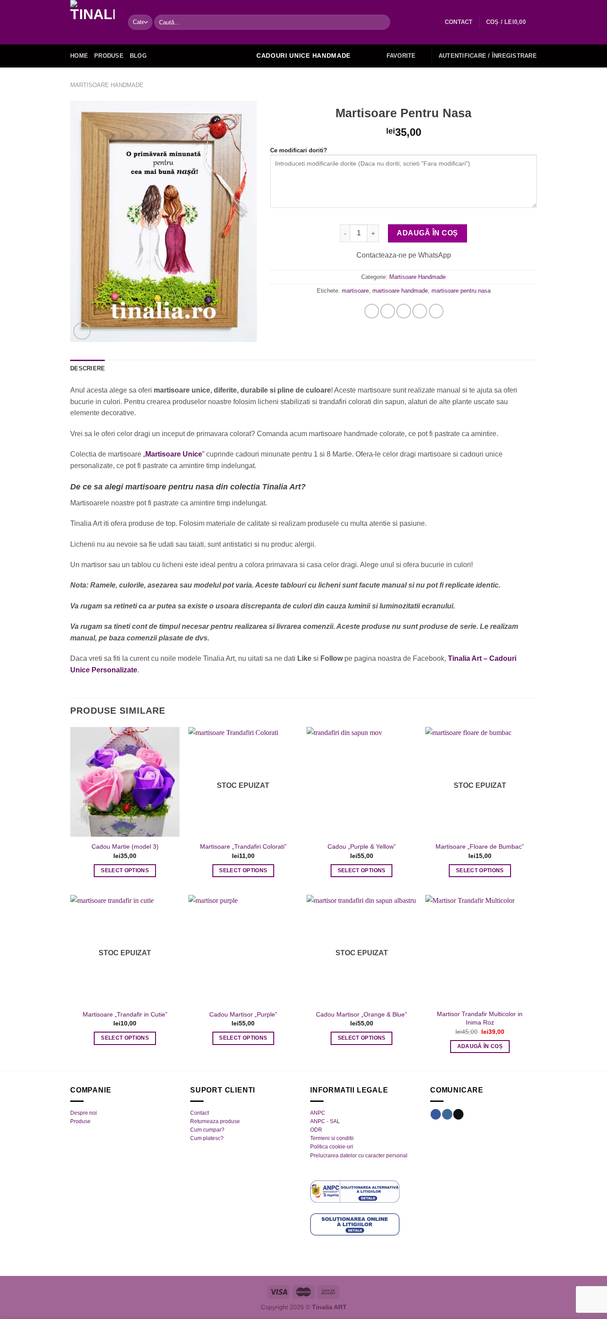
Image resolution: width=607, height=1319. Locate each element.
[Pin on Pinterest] (419, 311)
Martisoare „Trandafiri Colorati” (243, 846)
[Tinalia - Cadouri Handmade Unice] (92, 22)
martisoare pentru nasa (461, 290)
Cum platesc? (207, 1138)
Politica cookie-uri (331, 1147)
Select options (125, 870)
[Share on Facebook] (371, 311)
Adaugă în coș (427, 233)
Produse (109, 55)
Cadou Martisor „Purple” (243, 1014)
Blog (138, 55)
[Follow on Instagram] (447, 1114)
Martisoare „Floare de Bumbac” (479, 846)
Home (79, 55)
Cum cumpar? (207, 1130)
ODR (316, 1130)
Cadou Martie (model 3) (125, 846)
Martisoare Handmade (107, 85)
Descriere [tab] (87, 368)
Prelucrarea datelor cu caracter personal (358, 1155)
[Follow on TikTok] (458, 1114)
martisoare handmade (400, 290)
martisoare (355, 290)
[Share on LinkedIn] (436, 311)
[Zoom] (82, 331)
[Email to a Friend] (403, 311)
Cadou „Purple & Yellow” (361, 846)
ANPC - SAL (325, 1121)
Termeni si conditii (332, 1138)
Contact (199, 1113)
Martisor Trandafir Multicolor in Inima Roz (480, 1018)
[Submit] (381, 22)
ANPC (317, 1113)
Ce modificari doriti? (298, 150)
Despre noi (83, 1113)
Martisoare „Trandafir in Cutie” (125, 1014)
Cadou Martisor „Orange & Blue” (361, 1014)
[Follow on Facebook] (436, 1114)
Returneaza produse (215, 1121)
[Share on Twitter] (387, 311)
